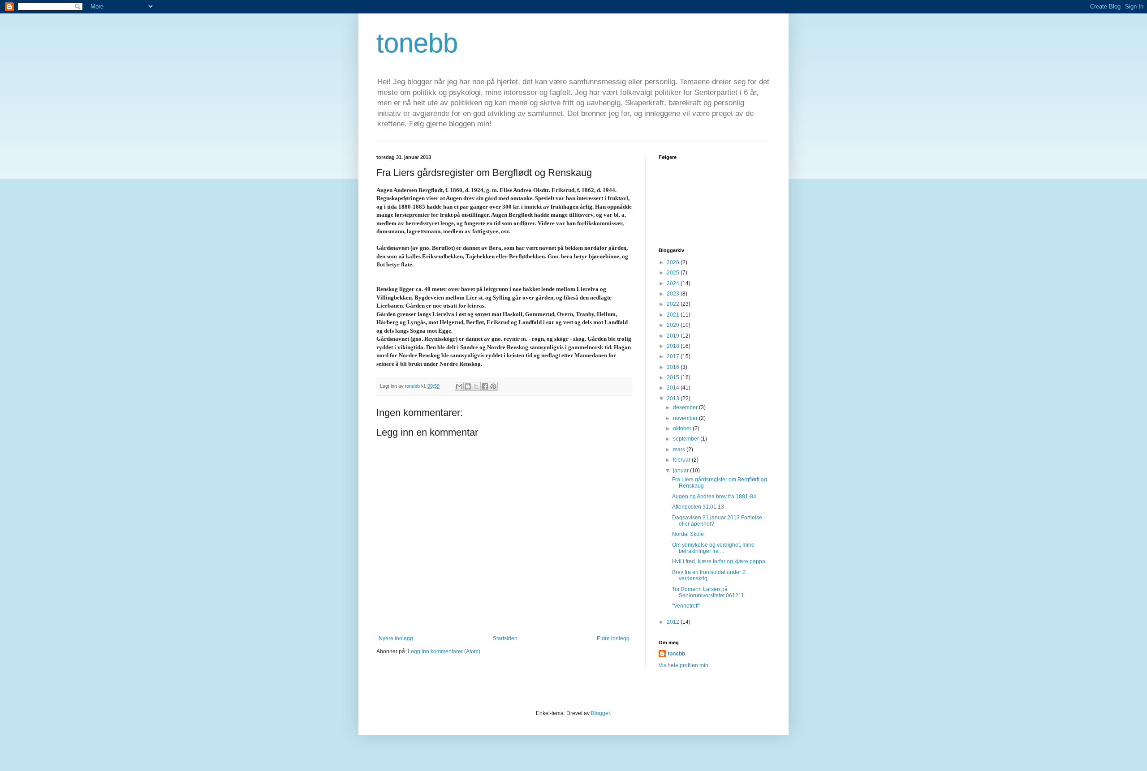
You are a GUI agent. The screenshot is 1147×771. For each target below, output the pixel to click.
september (686, 439)
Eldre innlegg (613, 638)
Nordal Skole (688, 534)
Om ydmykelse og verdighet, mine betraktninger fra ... (713, 548)
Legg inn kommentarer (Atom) (444, 651)
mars (679, 449)
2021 (674, 315)
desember (686, 407)
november (686, 418)
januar (681, 470)
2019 (674, 336)
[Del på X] (476, 386)
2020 (674, 325)
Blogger (600, 713)
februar (682, 460)
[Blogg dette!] (467, 386)
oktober (683, 428)
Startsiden (505, 638)
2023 (674, 294)
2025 (674, 273)
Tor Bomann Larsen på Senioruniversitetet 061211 (708, 592)
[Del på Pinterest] (493, 386)
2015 (674, 377)
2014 (674, 388)
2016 (674, 367)
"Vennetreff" (686, 606)
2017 (674, 356)
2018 (674, 346)
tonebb (417, 43)
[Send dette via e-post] (459, 386)
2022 (674, 304)
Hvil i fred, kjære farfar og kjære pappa (718, 561)
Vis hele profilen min (683, 665)
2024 (674, 283)
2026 (674, 262)
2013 (674, 398)
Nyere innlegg (396, 638)
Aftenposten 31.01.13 (698, 507)
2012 (674, 622)
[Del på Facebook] (484, 386)
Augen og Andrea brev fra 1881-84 (714, 496)
